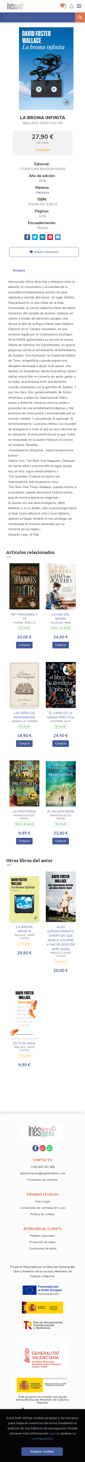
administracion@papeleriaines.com (42, 1173)
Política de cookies (42, 1214)
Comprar (24, 645)
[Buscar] (80, 17)
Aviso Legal (42, 1201)
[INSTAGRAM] (42, 1148)
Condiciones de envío (43, 1248)
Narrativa (42, 192)
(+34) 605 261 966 (42, 1167)
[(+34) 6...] (49, 1148)
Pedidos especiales (42, 1236)
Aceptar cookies (42, 1451)
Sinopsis (19, 270)
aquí (52, 1433)
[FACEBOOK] (35, 1148)
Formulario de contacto (42, 1180)
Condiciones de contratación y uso (42, 1208)
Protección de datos (43, 1242)
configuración (42, 1438)
